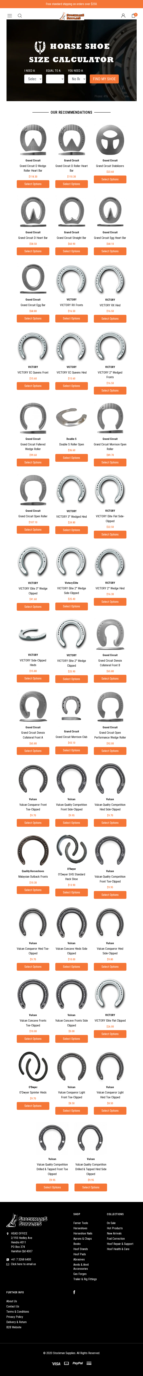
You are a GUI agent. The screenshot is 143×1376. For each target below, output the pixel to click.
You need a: (75, 70)
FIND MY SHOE (104, 79)
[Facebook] (76, 1292)
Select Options (33, 184)
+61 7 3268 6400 (21, 1259)
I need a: (29, 70)
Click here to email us (23, 1264)
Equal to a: (53, 70)
